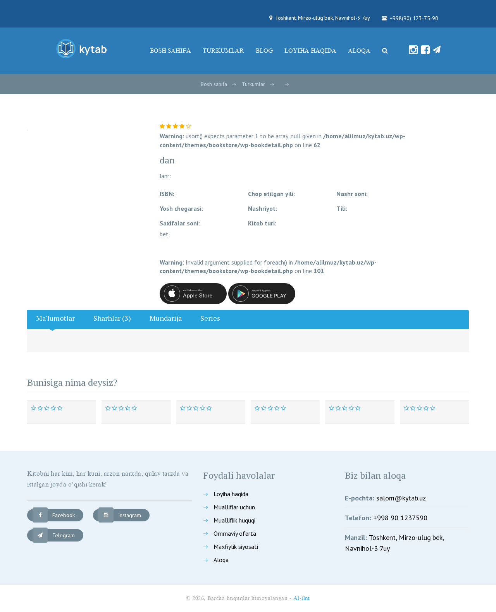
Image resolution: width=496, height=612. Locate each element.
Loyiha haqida (310, 51)
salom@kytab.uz (401, 497)
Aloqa (359, 51)
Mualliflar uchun (234, 507)
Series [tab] (210, 318)
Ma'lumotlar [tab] (55, 318)
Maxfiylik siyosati (236, 546)
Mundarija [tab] (166, 318)
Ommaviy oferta (235, 533)
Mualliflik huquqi (234, 520)
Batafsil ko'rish (66, 401)
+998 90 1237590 (400, 517)
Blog (264, 51)
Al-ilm (301, 598)
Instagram (129, 515)
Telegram (63, 535)
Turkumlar (223, 51)
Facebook (63, 515)
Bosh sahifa (170, 51)
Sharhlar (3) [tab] (112, 318)
